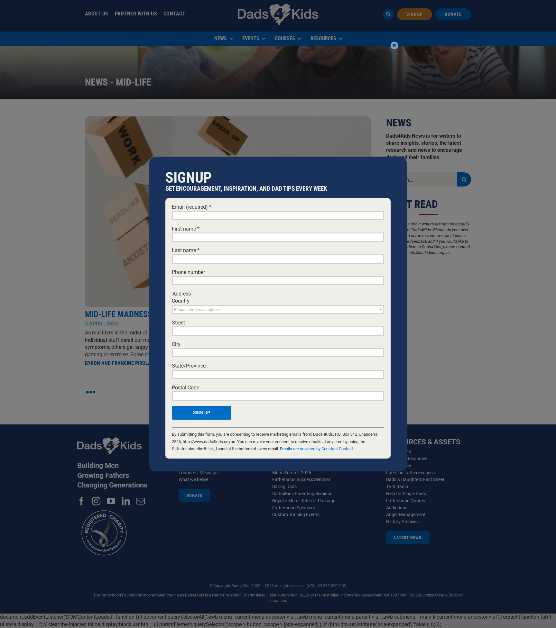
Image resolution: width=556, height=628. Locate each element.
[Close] (394, 45)
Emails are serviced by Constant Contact (316, 448)
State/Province (189, 366)
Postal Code (185, 388)
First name (185, 229)
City (176, 344)
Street (178, 323)
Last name (185, 250)
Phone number (188, 272)
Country (181, 301)
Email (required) (191, 207)
